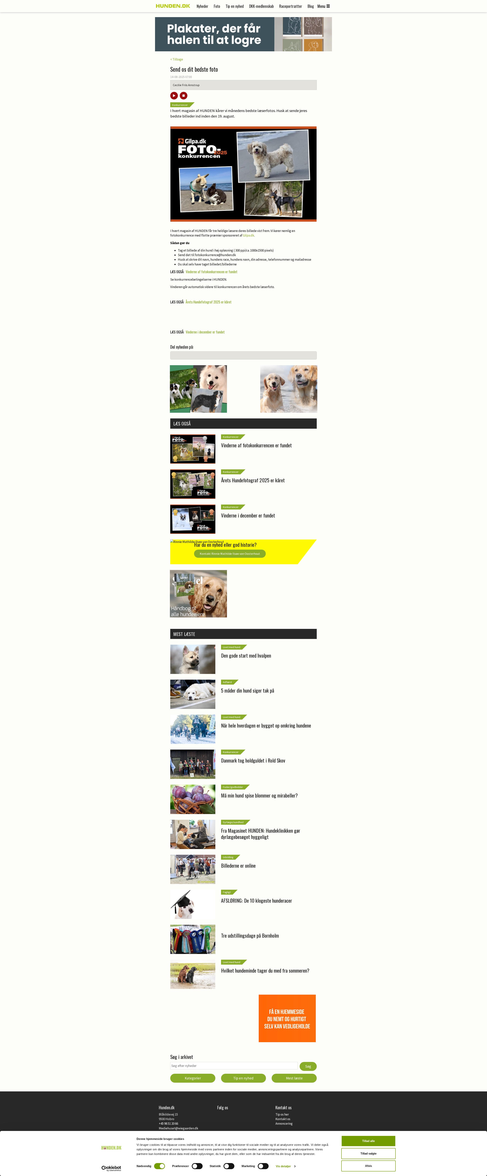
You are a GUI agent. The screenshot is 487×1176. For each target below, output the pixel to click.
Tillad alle (368, 1141)
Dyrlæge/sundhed (233, 822)
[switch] (197, 1166)
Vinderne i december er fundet (205, 331)
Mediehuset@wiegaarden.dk (178, 1128)
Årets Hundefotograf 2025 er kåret (209, 301)
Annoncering (284, 1123)
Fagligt (227, 892)
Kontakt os (282, 1119)
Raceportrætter (290, 6)
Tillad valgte (368, 1153)
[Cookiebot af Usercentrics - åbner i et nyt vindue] (111, 1168)
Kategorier (193, 1078)
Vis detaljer (283, 1166)
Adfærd (227, 682)
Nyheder (202, 6)
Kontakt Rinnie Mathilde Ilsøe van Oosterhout (230, 553)
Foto (217, 6)
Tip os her (282, 1114)
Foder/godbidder (233, 787)
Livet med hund (231, 647)
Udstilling (228, 857)
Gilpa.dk (248, 235)
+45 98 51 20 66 (168, 1123)
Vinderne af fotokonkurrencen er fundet (211, 271)
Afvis (368, 1165)
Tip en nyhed (235, 6)
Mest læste (294, 1078)
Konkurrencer (180, 105)
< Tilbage (176, 59)
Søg (308, 1066)
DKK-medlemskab (261, 6)
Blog (311, 6)
